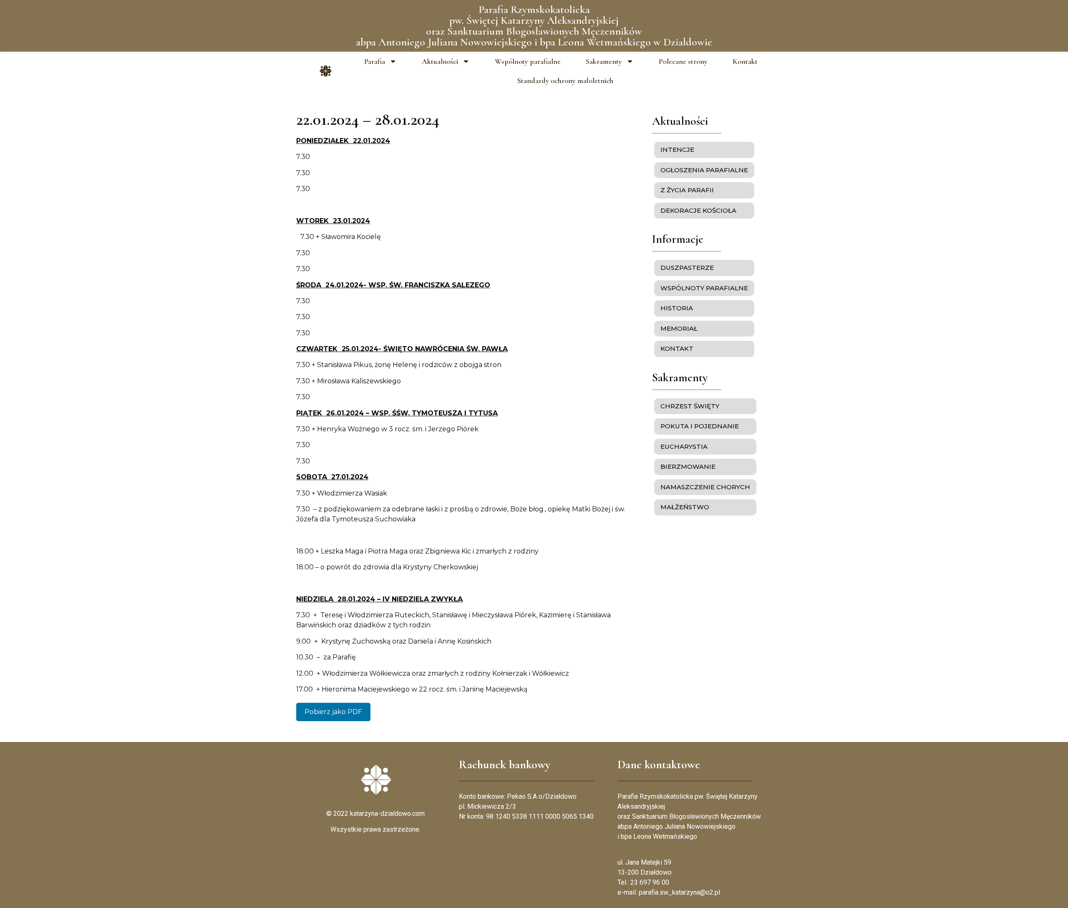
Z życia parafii (687, 190)
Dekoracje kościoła (698, 210)
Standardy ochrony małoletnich (565, 80)
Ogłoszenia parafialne (704, 170)
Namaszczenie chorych (705, 487)
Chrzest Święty (689, 406)
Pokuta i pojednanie (699, 426)
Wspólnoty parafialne (528, 61)
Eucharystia (684, 446)
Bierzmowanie (687, 466)
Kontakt (745, 61)
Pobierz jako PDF (333, 712)
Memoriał (679, 328)
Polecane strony (683, 61)
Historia (676, 308)
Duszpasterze (687, 268)
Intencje (677, 149)
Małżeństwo (684, 507)
